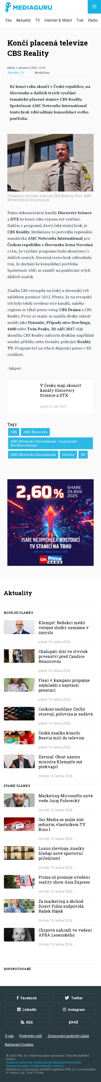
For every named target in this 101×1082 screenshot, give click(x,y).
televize (68, 454)
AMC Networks (35, 432)
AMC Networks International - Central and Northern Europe (43, 443)
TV (37, 20)
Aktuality (23, 20)
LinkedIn (30, 1010)
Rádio (93, 20)
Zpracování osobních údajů (68, 1036)
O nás (9, 1036)
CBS (14, 432)
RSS (29, 1022)
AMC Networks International (33, 454)
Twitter (77, 998)
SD (83, 454)
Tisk (80, 20)
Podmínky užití (30, 1036)
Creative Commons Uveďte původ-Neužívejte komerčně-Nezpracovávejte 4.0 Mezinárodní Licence (43, 1064)
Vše (8, 20)
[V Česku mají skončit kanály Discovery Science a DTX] (50, 396)
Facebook (29, 998)
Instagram (76, 1010)
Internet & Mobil (58, 20)
